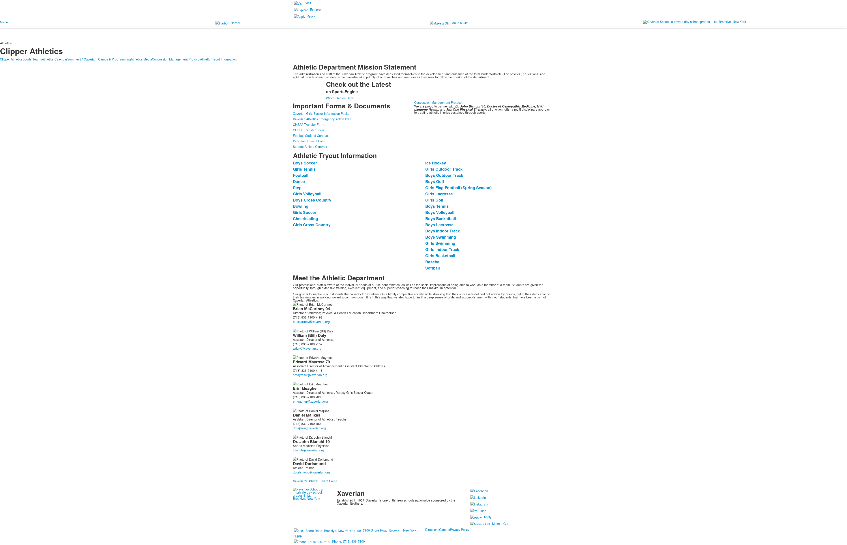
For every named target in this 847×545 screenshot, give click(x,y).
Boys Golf (434, 181)
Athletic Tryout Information (218, 59)
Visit (308, 3)
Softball (432, 268)
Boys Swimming (440, 237)
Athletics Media (141, 59)
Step (297, 187)
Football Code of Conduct (311, 135)
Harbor (235, 23)
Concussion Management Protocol (176, 59)
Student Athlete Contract (310, 146)
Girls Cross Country (312, 225)
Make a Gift (460, 23)
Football (300, 175)
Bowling (300, 206)
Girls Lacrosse (439, 194)
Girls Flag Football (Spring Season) (458, 187)
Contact (444, 529)
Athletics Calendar (54, 59)
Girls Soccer (304, 212)
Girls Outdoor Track (444, 169)
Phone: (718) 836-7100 (348, 541)
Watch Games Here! (340, 98)
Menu (4, 22)
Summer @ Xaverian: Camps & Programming (99, 59)
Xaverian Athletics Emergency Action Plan (322, 119)
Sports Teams (32, 59)
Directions (432, 529)
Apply (311, 16)
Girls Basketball (440, 255)
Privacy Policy (459, 529)
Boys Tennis (437, 206)
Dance (299, 181)
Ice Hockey (435, 163)
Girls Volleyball (307, 194)
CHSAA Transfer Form (308, 124)
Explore (315, 9)
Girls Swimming (440, 243)
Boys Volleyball (439, 212)
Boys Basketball (440, 218)
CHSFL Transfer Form (308, 130)
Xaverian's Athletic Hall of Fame (315, 481)
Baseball (433, 262)
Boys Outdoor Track (444, 175)
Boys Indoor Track (442, 231)
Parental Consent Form (309, 141)
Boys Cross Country (312, 200)
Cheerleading (305, 218)
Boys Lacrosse (439, 225)
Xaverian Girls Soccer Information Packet (321, 113)
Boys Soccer (305, 163)
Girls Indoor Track (442, 249)
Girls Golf (434, 200)
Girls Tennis (304, 169)
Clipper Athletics (11, 59)
